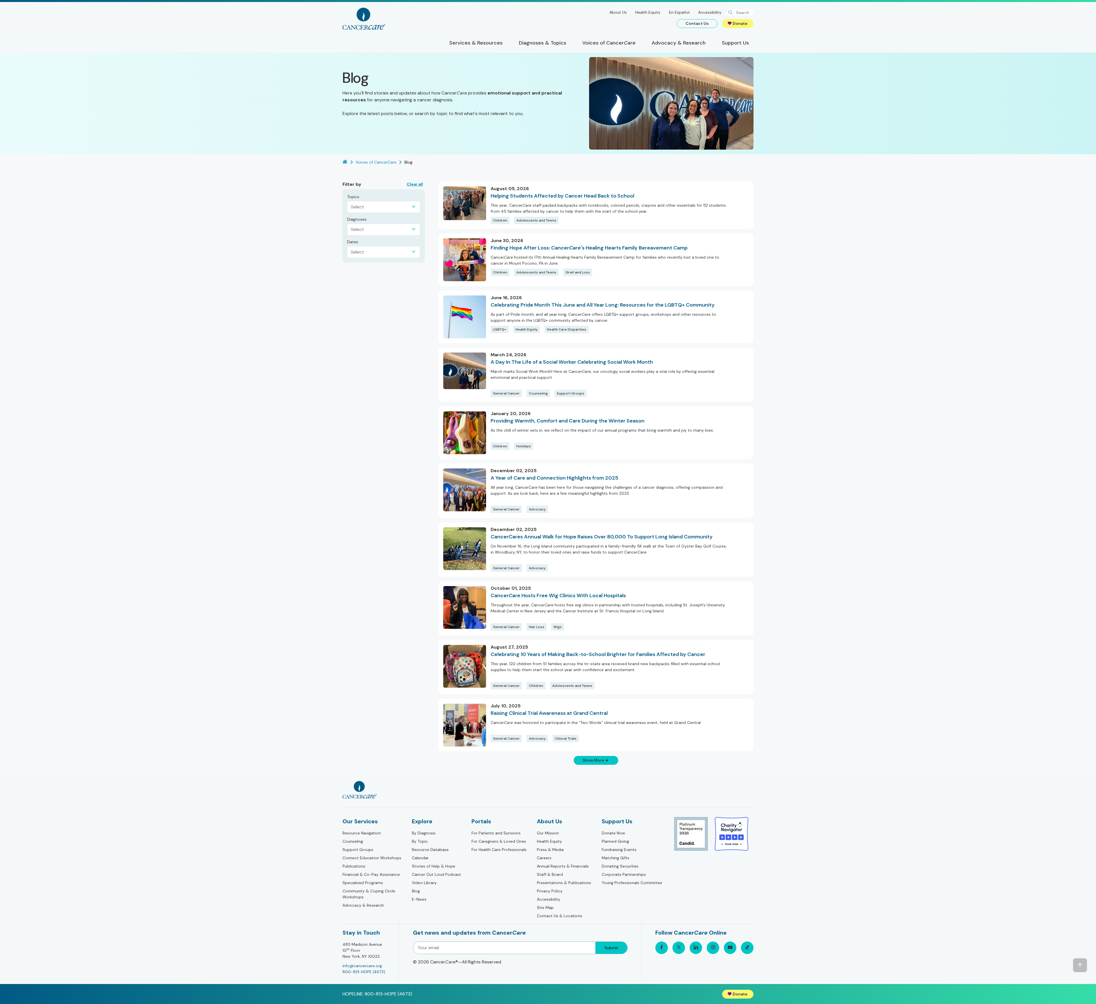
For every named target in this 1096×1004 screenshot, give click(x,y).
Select (357, 207)
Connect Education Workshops (371, 857)
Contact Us (697, 23)
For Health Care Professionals (499, 849)
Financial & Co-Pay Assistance (371, 874)
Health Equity (647, 12)
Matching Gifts (615, 857)
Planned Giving (615, 841)
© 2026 (457, 962)
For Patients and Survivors (496, 833)
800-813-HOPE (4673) (363, 971)
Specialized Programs (362, 882)
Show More (593, 760)
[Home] (363, 19)
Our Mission (548, 833)
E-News (419, 899)
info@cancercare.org (362, 965)
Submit (611, 947)
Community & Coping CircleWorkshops (368, 894)
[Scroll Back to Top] (1080, 965)
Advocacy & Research (363, 905)
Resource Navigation (361, 833)
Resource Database (430, 849)
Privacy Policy (550, 891)
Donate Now (613, 833)
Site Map (545, 907)
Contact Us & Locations (559, 915)
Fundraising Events (619, 849)
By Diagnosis (424, 833)
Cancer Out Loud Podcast (436, 874)
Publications (353, 866)
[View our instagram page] (713, 947)
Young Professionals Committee (632, 882)
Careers (544, 857)
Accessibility (710, 12)
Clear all (415, 184)
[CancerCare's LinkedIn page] (696, 947)
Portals (481, 821)
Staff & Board (550, 874)
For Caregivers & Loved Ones (499, 841)
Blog (416, 891)
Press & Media (550, 849)
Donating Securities (620, 866)
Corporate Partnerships (624, 874)
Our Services (360, 821)
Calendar (420, 857)
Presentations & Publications (564, 882)
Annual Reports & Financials (563, 866)
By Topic (420, 841)
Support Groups (357, 849)
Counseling (352, 841)
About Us (618, 12)
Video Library (424, 882)
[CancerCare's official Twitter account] (678, 947)
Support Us (617, 821)
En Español (679, 12)
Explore (422, 821)
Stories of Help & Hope (433, 866)
